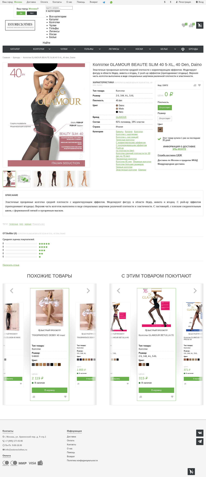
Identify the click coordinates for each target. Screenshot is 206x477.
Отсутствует (164, 107)
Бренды (119, 131)
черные (27, 224)
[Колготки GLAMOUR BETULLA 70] (156, 307)
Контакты (57, 2)
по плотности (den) (125, 150)
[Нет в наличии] (160, 129)
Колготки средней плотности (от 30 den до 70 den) (133, 154)
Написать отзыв (11, 265)
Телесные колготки (125, 140)
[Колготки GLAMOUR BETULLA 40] (115, 316)
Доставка (31, 2)
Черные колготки (124, 167)
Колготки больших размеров (130, 164)
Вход (201, 2)
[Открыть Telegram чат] (104, 2)
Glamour (142, 170)
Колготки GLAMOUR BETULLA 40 (116, 337)
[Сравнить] (195, 85)
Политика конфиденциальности (82, 460)
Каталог (129, 131)
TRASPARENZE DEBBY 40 (87, 337)
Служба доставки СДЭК (170, 155)
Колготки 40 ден (124, 161)
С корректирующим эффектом (131, 142)
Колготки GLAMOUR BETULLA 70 (156, 335)
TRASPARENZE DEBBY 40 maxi (48, 335)
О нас (69, 2)
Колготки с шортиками (127, 134)
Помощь (81, 2)
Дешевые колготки (142, 161)
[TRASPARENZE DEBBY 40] (90, 316)
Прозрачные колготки (126, 159)
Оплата (44, 2)
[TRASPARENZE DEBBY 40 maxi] (49, 307)
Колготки (138, 131)
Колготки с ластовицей (127, 137)
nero (21, 224)
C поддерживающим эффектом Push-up (131, 146)
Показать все (39, 224)
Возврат (94, 2)
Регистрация (184, 2)
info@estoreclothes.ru (16, 449)
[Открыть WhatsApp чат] (111, 2)
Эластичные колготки (126, 170)
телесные (13, 224)
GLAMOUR (121, 117)
